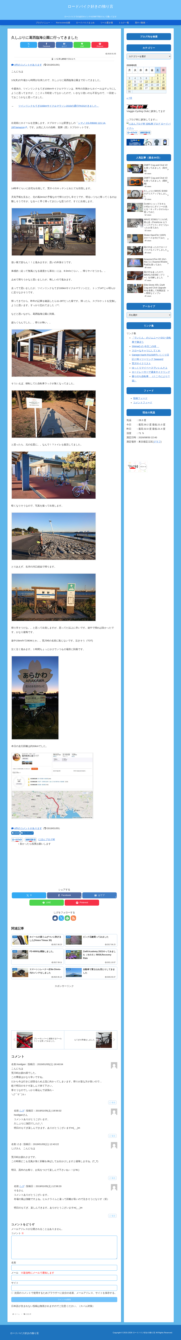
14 (152, 81)
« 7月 (129, 98)
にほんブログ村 (46, 839)
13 (146, 81)
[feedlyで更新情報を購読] (67, 918)
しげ (21, 1110)
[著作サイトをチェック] (55, 918)
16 (163, 81)
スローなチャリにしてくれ (146, 350)
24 (129, 88)
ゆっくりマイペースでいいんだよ (150, 368)
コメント (17, 1233)
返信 (113, 1102)
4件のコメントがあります (28, 64)
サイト (14, 1283)
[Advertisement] (64, 864)
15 (157, 81)
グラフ (157, 441)
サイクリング (28, 833)
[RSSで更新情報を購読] (73, 918)
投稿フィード (140, 398)
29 (157, 88)
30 (163, 88)
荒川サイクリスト (141, 363)
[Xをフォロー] (61, 918)
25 (135, 88)
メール (32, 1272)
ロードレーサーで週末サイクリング (151, 372)
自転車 (16, 833)
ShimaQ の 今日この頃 (145, 346)
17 (129, 85)
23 (163, 85)
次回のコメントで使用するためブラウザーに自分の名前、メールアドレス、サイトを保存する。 (65, 1293)
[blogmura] (149, 125)
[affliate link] (148, 142)
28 (152, 88)
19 (141, 85)
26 (141, 88)
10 (129, 81)
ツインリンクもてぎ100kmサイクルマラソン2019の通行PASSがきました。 (58, 106)
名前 (13, 1262)
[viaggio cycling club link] (137, 106)
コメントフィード (142, 402)
